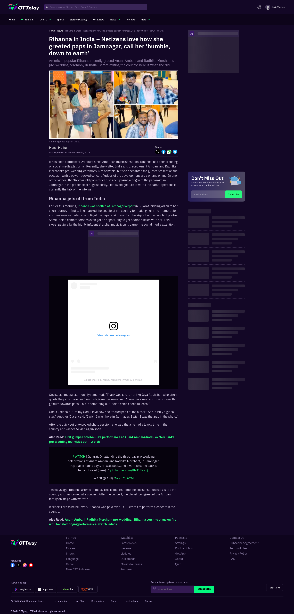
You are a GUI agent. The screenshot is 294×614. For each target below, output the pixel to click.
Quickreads (128, 559)
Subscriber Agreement (244, 543)
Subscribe (233, 194)
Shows (70, 553)
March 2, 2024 (124, 478)
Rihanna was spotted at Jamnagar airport (106, 206)
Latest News (128, 543)
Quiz (178, 564)
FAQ (232, 559)
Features (126, 569)
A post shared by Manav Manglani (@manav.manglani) (113, 379)
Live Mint (80, 601)
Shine (114, 601)
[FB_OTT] (13, 565)
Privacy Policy (238, 553)
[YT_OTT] (31, 565)
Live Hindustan (60, 601)
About (179, 559)
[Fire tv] (88, 589)
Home (70, 543)
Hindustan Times (35, 601)
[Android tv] (67, 589)
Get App (180, 553)
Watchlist (127, 537)
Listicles (126, 553)
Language (72, 559)
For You (71, 537)
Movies (70, 548)
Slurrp (148, 601)
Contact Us (237, 537)
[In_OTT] (25, 565)
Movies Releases (131, 564)
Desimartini (97, 601)
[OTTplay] (24, 7)
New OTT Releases (78, 569)
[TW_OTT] (19, 565)
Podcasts (181, 537)
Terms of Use (238, 548)
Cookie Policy (184, 548)
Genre (70, 564)
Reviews (126, 548)
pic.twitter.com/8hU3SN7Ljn (130, 470)
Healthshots (131, 601)
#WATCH (79, 456)
